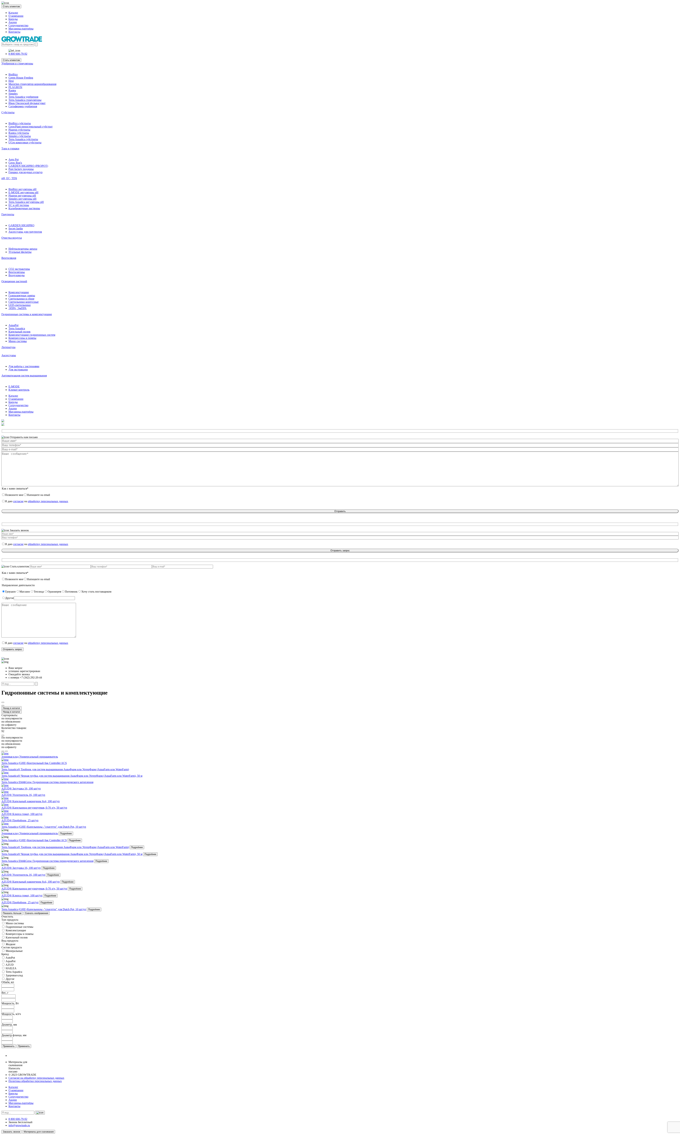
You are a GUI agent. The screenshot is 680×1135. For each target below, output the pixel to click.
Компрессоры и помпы (22, 337)
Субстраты (8, 112)
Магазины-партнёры (20, 28)
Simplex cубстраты (19, 136)
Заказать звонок (11, 1131)
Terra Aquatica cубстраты (23, 139)
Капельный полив (19, 331)
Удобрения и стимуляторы (17, 63)
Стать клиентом (11, 6)
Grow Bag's (15, 162)
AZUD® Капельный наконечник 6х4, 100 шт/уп (30, 881)
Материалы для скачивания (39, 1131)
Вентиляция (8, 257)
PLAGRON (15, 87)
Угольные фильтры (20, 251)
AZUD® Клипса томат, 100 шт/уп (21, 895)
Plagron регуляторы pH (22, 195)
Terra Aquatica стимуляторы (24, 99)
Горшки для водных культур (25, 172)
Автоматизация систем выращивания (24, 375)
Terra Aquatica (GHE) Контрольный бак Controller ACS (34, 840)
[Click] (2, 702)
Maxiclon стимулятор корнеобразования (32, 84)
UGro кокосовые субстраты (24, 142)
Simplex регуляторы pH (22, 198)
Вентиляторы (16, 272)
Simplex (13, 93)
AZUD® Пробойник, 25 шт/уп (19, 902)
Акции (12, 22)
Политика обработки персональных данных (35, 1081)
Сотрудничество (18, 25)
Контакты (14, 31)
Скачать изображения (36, 913)
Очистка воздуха (11, 237)
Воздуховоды (16, 275)
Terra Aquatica (16, 328)
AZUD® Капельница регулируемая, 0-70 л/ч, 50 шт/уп (34, 888)
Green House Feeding (20, 77)
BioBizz (13, 74)
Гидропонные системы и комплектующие (26, 314)
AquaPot (13, 325)
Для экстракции (18, 369)
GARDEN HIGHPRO (21, 225)
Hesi (11, 80)
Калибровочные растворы (24, 208)
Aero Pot (13, 159)
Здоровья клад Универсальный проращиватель (29, 833)
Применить (9, 1046)
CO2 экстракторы (19, 268)
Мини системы (17, 341)
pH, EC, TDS (9, 178)
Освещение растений (14, 281)
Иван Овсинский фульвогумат (27, 103)
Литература (8, 347)
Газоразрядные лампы (21, 295)
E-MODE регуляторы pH (23, 192)
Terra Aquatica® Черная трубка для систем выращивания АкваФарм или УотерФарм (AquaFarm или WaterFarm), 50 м (71, 854)
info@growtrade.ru (19, 1125)
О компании (15, 15)
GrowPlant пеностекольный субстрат (30, 126)
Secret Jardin (15, 228)
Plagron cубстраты (19, 129)
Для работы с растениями (23, 366)
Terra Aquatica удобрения (23, 96)
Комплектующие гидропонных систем (31, 334)
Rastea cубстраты (18, 132)
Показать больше (12, 913)
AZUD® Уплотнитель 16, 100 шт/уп (23, 874)
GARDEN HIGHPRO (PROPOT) (28, 165)
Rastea (12, 90)
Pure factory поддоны (21, 169)
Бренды (13, 19)
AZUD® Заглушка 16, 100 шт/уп (21, 867)
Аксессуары (8, 355)
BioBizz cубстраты (19, 123)
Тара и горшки (10, 148)
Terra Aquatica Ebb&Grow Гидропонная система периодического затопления (47, 860)
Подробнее (66, 833)
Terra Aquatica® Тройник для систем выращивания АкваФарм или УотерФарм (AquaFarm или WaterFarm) (65, 847)
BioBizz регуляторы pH (22, 189)
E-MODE (14, 386)
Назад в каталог (11, 708)
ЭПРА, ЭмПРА (17, 308)
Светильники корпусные (23, 301)
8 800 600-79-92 (17, 53)
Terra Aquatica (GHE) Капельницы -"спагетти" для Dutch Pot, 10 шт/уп (43, 909)
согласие (18, 501)
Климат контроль (18, 389)
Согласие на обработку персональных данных (36, 1077)
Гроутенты (7, 214)
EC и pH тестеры (18, 205)
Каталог (13, 12)
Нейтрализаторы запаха (22, 248)
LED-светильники (19, 305)
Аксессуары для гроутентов (25, 231)
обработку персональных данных (48, 501)
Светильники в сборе (21, 298)
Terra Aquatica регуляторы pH (26, 201)
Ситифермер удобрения (22, 106)
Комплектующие (18, 292)
